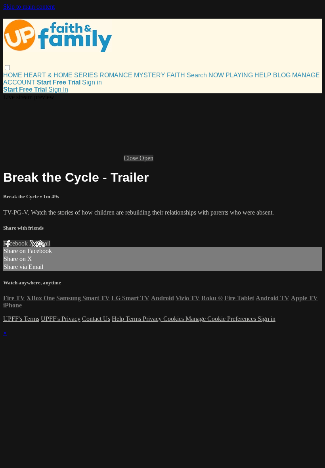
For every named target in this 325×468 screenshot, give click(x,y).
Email (43, 243)
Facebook (16, 243)
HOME (13, 75)
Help (119, 318)
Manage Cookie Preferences (221, 318)
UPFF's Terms (21, 318)
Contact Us (96, 318)
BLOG (282, 75)
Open (146, 158)
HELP (262, 75)
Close (132, 158)
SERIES (86, 75)
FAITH (177, 75)
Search (197, 75)
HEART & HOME (49, 75)
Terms (134, 318)
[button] (7, 67)
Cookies (174, 318)
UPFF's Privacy (60, 318)
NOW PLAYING (230, 75)
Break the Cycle (21, 196)
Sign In (58, 89)
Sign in (92, 82)
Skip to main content (29, 6)
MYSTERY (150, 75)
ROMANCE (116, 75)
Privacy (153, 318)
